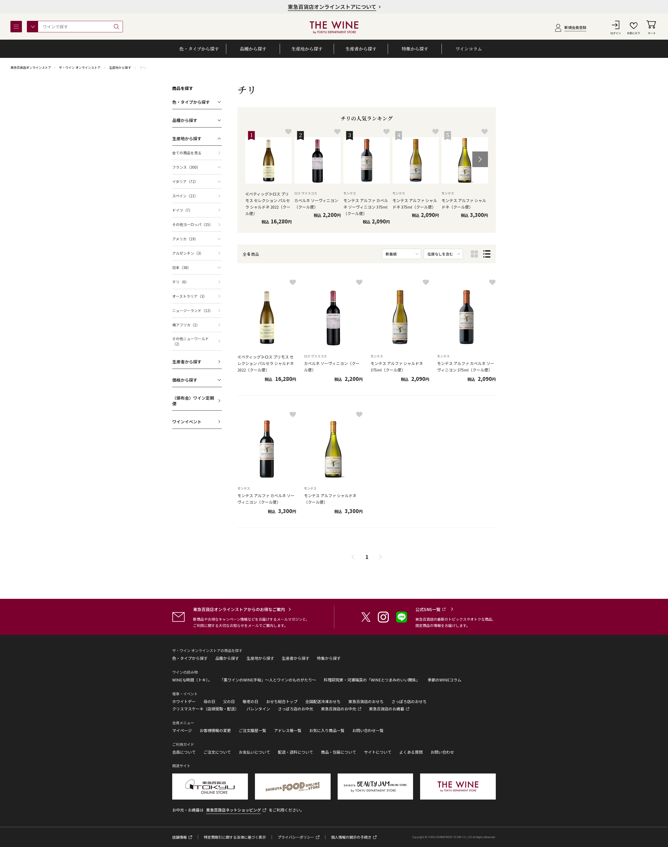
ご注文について (217, 752)
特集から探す (329, 658)
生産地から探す (120, 67)
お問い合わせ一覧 (368, 730)
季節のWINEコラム (444, 680)
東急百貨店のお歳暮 (386, 708)
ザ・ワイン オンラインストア (79, 67)
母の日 (209, 701)
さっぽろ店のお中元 (295, 708)
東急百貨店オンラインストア (30, 67)
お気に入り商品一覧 (326, 730)
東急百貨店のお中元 (338, 708)
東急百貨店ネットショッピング (233, 810)
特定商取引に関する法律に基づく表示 (235, 837)
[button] (480, 159)
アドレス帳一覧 (287, 730)
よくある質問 (411, 752)
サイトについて (377, 752)
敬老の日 (250, 701)
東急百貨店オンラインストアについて (332, 6)
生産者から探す (295, 658)
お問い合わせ (442, 752)
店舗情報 (179, 837)
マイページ (182, 730)
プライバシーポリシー (296, 837)
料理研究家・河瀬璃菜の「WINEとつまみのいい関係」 (372, 680)
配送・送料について (295, 752)
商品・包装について (338, 752)
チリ (143, 67)
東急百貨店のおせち (366, 701)
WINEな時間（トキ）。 (192, 680)
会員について (184, 752)
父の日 (229, 701)
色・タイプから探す (189, 658)
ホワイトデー (184, 701)
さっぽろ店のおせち (409, 701)
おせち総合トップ (281, 701)
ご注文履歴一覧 (252, 730)
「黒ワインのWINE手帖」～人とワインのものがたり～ (268, 680)
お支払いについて (254, 752)
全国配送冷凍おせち (323, 701)
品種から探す (227, 658)
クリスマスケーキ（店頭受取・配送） (205, 708)
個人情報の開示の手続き (351, 837)
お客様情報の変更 (215, 730)
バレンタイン (258, 708)
